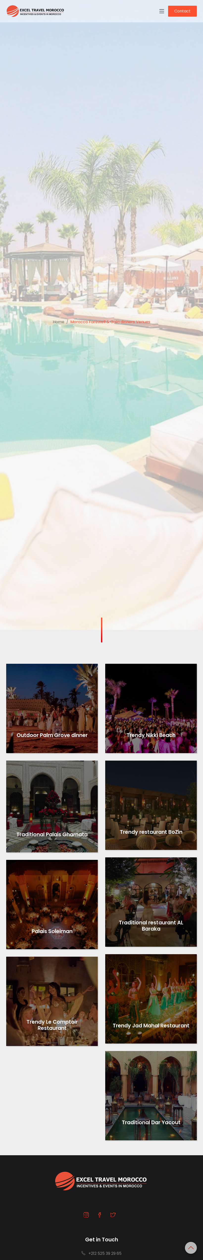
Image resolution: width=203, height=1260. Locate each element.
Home (58, 322)
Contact (182, 11)
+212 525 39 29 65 (104, 1253)
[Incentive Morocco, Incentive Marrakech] (35, 11)
